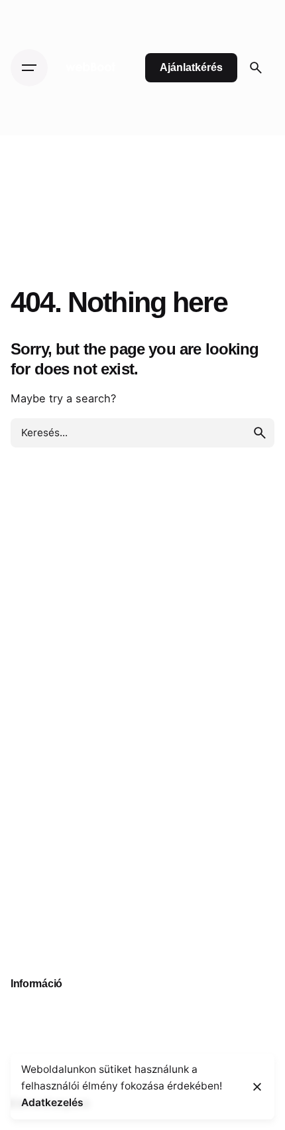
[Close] (257, 1087)
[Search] (255, 67)
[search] (259, 432)
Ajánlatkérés (191, 67)
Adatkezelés (52, 1102)
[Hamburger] (29, 67)
